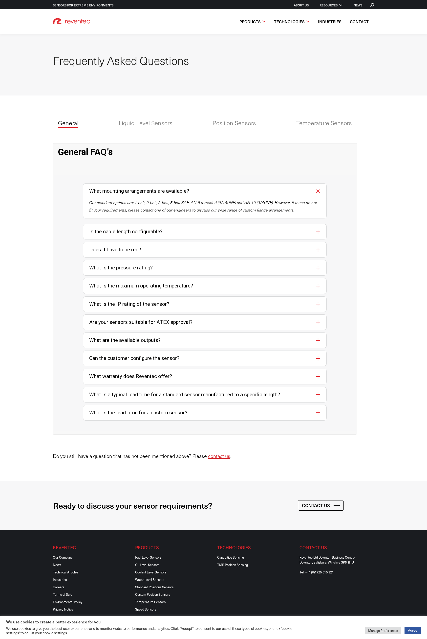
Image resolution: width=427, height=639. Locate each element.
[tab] (68, 124)
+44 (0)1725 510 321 (319, 572)
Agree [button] (412, 630)
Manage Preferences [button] (383, 630)
